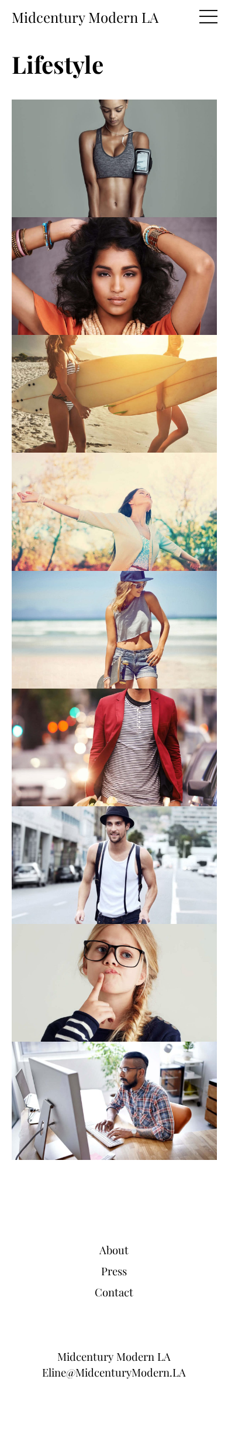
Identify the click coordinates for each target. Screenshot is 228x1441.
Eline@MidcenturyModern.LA (114, 1372)
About (114, 1250)
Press (114, 1271)
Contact (114, 1292)
